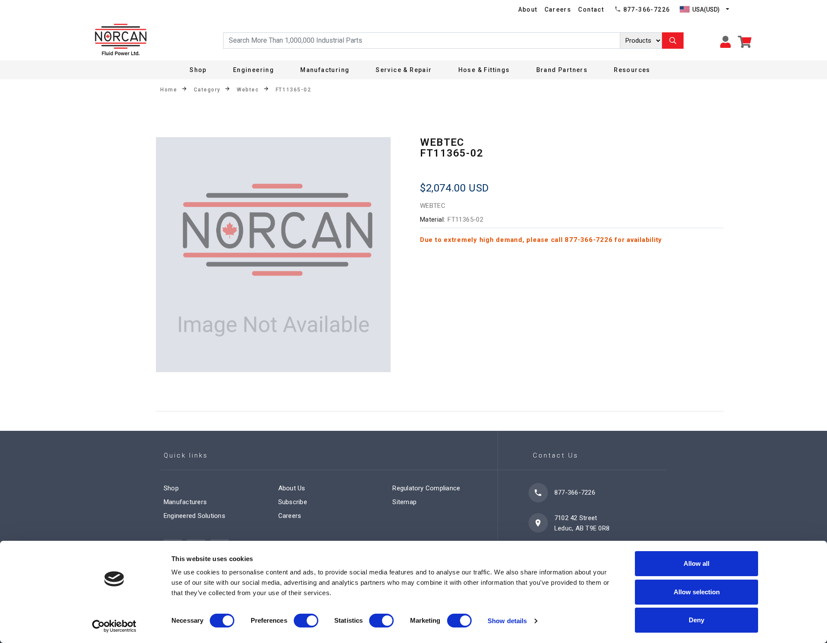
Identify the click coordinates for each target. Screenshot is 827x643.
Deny (696, 620)
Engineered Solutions (194, 516)
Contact (591, 9)
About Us (291, 488)
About (528, 9)
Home (168, 90)
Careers (558, 9)
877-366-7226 (646, 9)
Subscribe (292, 502)
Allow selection (697, 592)
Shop (198, 69)
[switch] (306, 620)
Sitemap (404, 502)
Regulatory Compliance (426, 488)
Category (207, 90)
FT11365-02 (293, 90)
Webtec (248, 90)
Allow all (696, 563)
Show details (507, 620)
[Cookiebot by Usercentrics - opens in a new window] (114, 626)
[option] (273, 255)
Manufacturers (185, 502)
